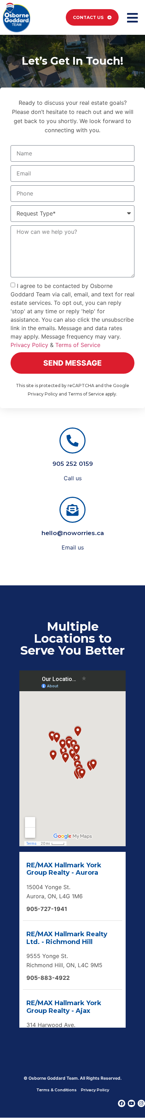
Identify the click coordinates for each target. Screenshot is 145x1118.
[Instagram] (141, 1103)
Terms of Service (77, 344)
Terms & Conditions (56, 1089)
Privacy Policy (29, 344)
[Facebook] (121, 1103)
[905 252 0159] (72, 441)
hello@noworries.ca (73, 532)
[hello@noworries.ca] (72, 510)
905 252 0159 (72, 463)
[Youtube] (131, 1103)
